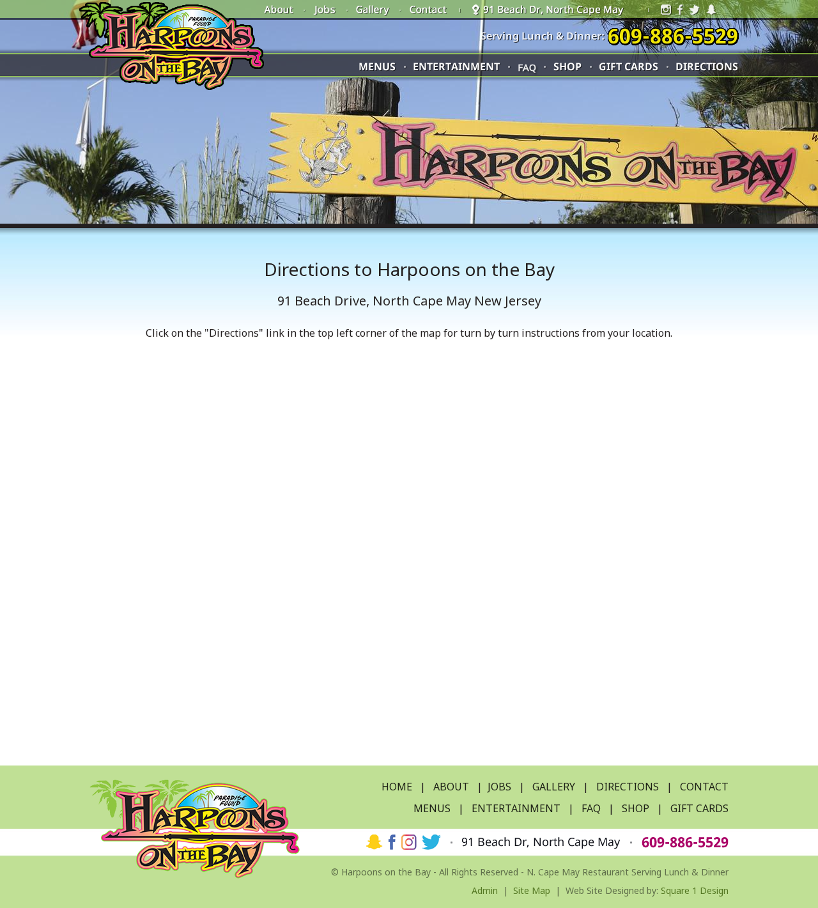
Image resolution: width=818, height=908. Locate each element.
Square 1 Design (695, 890)
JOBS (499, 787)
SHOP (635, 808)
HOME (397, 787)
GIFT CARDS (699, 808)
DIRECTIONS (627, 787)
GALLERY (553, 787)
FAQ (527, 67)
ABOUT (451, 787)
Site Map (531, 890)
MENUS (432, 808)
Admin (485, 890)
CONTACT (704, 787)
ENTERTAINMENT (516, 808)
